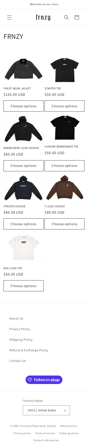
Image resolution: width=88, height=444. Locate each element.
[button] (9, 17)
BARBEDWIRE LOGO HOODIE (21, 148)
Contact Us (17, 361)
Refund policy (69, 426)
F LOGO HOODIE (55, 206)
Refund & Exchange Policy (28, 350)
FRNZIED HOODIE (14, 206)
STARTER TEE (53, 88)
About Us (16, 318)
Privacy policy (22, 433)
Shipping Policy (21, 339)
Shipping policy (69, 433)
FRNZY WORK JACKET (17, 88)
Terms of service (45, 433)
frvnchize (25, 426)
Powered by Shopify (44, 426)
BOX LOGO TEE (13, 268)
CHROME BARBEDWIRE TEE (62, 146)
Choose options (23, 106)
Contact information (46, 440)
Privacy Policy (19, 329)
